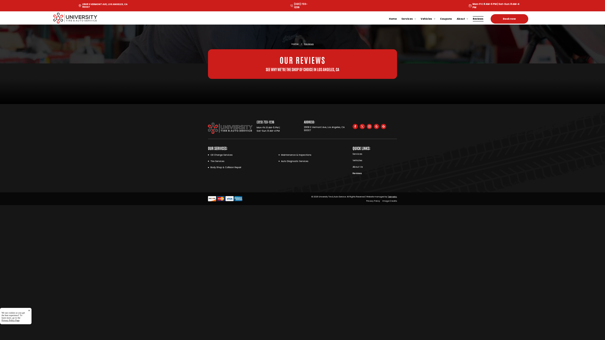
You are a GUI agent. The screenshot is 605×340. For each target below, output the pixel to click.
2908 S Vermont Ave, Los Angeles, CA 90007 (104, 5)
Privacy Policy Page (11, 320)
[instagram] (369, 127)
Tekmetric (392, 196)
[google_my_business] (383, 127)
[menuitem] (395, 18)
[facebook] (355, 127)
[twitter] (362, 127)
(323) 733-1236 (265, 122)
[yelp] (376, 127)
